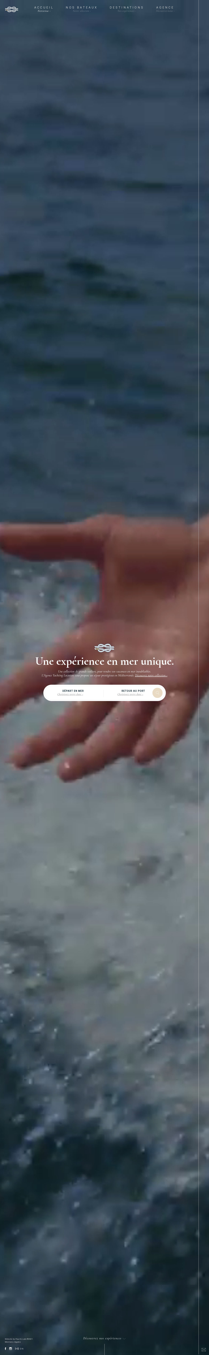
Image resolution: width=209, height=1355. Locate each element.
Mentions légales (13, 1342)
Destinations (127, 9)
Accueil (44, 9)
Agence (165, 9)
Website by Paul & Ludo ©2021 (19, 1339)
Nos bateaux (82, 9)
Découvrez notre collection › (151, 675)
